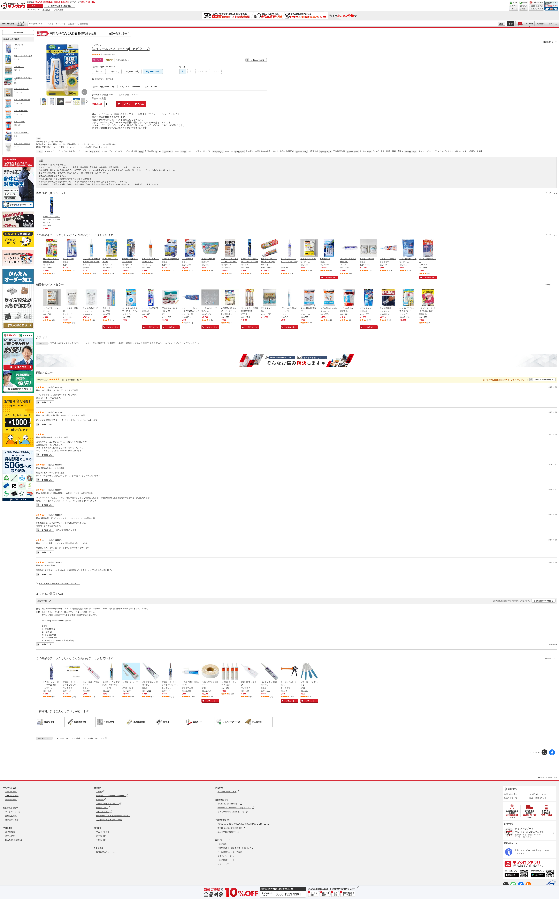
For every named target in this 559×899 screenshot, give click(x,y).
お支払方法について (537, 794)
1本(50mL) (98, 71)
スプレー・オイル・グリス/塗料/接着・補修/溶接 (95, 343)
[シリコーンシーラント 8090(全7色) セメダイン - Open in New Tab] (52, 672)
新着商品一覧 (11, 799)
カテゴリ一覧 (11, 791)
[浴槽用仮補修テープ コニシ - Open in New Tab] (170, 248)
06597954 (58, 387)
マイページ (32, 10)
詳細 (501, 24)
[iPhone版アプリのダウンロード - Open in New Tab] (516, 874)
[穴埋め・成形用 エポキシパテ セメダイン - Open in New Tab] (131, 248)
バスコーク (59, 738)
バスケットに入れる (134, 104)
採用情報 (97, 828)
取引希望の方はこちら (105, 852)
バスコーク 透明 (73, 738)
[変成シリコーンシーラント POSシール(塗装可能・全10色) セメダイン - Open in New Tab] (170, 672)
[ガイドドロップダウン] (536, 8)
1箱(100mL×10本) (152, 71)
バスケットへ (331, 277)
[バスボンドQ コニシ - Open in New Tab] (71, 248)
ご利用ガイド (513, 789)
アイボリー (202, 71)
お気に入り (553, 23)
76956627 (58, 515)
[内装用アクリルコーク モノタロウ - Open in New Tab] (250, 672)
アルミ (216, 71)
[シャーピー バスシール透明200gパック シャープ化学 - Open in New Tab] (190, 298)
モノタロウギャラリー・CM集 (109, 820)
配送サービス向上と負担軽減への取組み (113, 816)
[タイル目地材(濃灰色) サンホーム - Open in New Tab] (309, 298)
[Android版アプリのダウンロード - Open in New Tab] (542, 874)
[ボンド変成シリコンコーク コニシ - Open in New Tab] (91, 672)
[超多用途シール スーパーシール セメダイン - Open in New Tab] (52, 248)
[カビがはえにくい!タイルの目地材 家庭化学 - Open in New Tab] (428, 298)
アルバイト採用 (102, 832)
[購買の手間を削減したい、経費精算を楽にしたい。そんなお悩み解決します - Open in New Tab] (296, 360)
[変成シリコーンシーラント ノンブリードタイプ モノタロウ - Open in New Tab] (71, 672)
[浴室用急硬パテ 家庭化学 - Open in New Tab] (210, 248)
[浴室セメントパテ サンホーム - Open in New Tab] (309, 248)
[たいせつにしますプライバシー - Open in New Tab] (551, 885)
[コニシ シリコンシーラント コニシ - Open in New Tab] (349, 248)
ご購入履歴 (58, 10)
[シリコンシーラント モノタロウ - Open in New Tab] (230, 672)
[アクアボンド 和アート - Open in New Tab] (269, 298)
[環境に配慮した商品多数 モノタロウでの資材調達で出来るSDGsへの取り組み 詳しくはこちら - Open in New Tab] (18, 500)
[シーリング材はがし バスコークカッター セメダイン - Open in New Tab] (250, 248)
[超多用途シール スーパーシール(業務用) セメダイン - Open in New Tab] (269, 248)
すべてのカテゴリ (35, 24)
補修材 (137, 343)
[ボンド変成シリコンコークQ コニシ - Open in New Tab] (151, 672)
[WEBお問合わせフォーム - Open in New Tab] (513, 6)
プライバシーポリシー (226, 856)
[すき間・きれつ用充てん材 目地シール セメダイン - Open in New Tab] (230, 248)
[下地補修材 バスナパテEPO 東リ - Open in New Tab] (170, 298)
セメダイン (96, 45)
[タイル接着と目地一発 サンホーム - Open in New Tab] (71, 298)
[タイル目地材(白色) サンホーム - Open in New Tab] (329, 298)
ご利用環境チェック (226, 860)
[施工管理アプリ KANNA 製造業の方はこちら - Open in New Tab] (18, 392)
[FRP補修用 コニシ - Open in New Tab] (329, 248)
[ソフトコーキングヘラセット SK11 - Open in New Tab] (309, 672)
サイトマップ (223, 864)
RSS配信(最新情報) (13, 840)
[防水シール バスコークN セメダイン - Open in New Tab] (111, 248)
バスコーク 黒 (101, 738)
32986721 (58, 465)
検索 (510, 24)
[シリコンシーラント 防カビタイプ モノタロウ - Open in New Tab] (151, 248)
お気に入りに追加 (257, 60)
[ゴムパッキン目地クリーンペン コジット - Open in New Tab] (289, 298)
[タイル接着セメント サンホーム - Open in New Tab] (52, 298)
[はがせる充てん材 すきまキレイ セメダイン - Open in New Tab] (408, 298)
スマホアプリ (11, 836)
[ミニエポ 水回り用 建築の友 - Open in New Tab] (151, 298)
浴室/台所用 (148, 343)
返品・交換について (537, 798)
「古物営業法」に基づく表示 (229, 852)
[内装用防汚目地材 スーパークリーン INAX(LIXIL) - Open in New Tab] (230, 298)
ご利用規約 (222, 844)
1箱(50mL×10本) (132, 71)
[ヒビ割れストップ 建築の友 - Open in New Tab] (210, 298)
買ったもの (541, 23)
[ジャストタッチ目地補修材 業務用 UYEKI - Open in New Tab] (250, 298)
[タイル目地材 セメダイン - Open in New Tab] (388, 298)
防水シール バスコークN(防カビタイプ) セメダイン (178, 343)
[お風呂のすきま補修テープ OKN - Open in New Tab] (210, 672)
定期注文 (46, 10)
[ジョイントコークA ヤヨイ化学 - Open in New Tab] (388, 248)
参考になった (47, 402)
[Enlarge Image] (84, 92)
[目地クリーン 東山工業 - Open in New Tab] (111, 298)
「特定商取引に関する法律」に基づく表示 (235, 848)
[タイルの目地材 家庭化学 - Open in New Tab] (349, 298)
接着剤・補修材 (125, 343)
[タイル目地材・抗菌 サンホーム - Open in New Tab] (408, 248)
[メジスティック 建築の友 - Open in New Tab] (368, 298)
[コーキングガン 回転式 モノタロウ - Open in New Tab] (289, 672)
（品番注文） (21, 23)
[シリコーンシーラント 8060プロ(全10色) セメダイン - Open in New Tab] (91, 248)
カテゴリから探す (8, 23)
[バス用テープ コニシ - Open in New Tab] (190, 248)
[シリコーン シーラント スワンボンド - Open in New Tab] (131, 672)
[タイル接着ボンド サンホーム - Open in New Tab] (91, 298)
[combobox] (272, 23)
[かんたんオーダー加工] (18, 328)
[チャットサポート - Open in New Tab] (523, 6)
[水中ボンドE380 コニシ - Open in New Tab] (368, 248)
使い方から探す (11, 820)
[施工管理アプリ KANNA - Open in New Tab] (18, 369)
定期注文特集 (11, 816)
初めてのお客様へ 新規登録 (61, 6)
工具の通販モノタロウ (61, 343)
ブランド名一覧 (11, 796)
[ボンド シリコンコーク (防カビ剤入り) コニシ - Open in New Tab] (289, 248)
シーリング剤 (87, 738)
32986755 (58, 562)
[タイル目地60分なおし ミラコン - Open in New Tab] (428, 248)
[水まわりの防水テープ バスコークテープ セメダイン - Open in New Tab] (131, 298)
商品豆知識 (10, 832)
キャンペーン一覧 (12, 812)
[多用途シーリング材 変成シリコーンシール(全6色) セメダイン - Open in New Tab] (111, 672)
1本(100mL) (114, 71)
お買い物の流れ (510, 794)
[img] (14, 6)
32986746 (58, 490)
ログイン (35, 6)
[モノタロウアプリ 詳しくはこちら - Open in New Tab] (529, 864)
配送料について (510, 798)
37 (78, 379)
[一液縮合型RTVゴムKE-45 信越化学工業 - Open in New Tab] (190, 672)
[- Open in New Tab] (512, 811)
